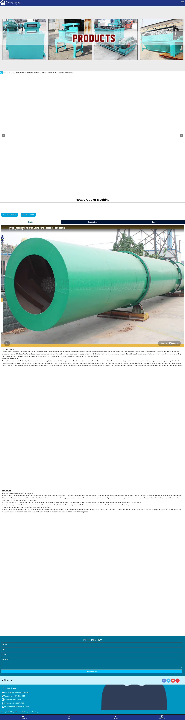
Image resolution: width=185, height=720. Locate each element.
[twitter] (168, 680)
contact (115, 718)
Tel (69, 718)
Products (23, 718)
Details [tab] (30, 222)
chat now (29, 214)
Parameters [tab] (92, 222)
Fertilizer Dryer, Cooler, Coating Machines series (57, 72)
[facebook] (164, 680)
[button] (3, 135)
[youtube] (173, 680)
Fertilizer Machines (32, 72)
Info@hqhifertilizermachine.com (18, 692)
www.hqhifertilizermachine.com (18, 706)
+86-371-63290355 (18, 696)
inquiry (162, 718)
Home (22, 72)
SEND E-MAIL (10, 214)
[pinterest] (177, 680)
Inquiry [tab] (154, 222)
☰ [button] (182, 3)
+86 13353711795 (15, 699)
